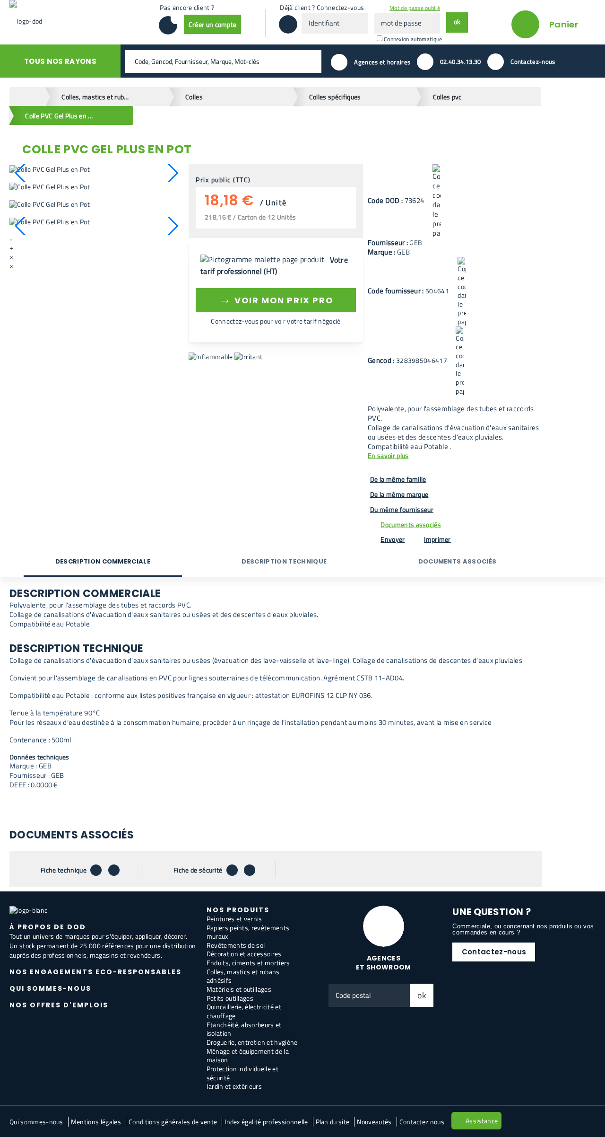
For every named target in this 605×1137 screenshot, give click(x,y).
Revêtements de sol (236, 945)
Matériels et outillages (239, 989)
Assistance (482, 1121)
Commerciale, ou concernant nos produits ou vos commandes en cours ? (523, 929)
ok (422, 995)
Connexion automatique (413, 39)
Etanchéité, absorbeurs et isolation (244, 1029)
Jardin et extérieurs (234, 1086)
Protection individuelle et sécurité (242, 1073)
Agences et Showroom (383, 962)
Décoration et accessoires (244, 954)
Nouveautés (374, 1122)
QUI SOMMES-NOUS (50, 988)
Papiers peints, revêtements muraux (248, 932)
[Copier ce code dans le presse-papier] (436, 201)
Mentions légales (96, 1122)
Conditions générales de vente (173, 1122)
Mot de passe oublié (414, 7)
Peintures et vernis (234, 919)
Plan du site (333, 1122)
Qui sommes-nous (36, 1122)
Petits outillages (230, 998)
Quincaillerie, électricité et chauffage (244, 1011)
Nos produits (238, 910)
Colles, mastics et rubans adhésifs (243, 976)
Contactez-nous (494, 952)
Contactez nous (421, 1122)
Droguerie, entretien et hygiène (252, 1042)
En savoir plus (388, 455)
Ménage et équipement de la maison (248, 1055)
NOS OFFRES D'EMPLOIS (58, 1005)
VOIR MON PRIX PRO (275, 299)
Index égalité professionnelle (266, 1122)
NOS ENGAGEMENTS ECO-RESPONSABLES (95, 972)
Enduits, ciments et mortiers (248, 963)
